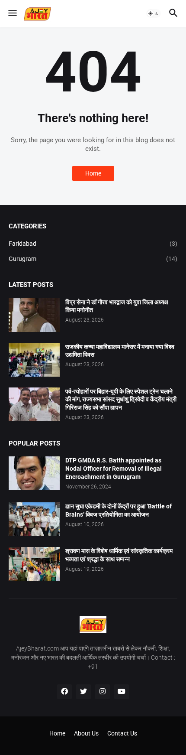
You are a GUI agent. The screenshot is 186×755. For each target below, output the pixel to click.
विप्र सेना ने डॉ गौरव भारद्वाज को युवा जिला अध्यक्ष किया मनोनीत (116, 306)
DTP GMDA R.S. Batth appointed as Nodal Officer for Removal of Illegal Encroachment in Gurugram (113, 468)
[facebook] (64, 691)
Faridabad (93, 243)
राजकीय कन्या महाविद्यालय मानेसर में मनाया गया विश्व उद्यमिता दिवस (119, 350)
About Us (86, 733)
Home (93, 173)
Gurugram (93, 258)
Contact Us (122, 733)
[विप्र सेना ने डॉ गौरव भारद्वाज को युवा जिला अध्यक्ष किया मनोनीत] (34, 315)
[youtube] (121, 691)
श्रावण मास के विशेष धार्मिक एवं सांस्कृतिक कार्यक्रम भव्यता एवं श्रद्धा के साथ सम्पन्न (119, 555)
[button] (12, 13)
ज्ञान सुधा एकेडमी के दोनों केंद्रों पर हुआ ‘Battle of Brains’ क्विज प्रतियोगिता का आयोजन (118, 510)
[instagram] (102, 691)
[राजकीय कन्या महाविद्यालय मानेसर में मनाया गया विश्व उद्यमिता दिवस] (34, 360)
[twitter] (83, 691)
